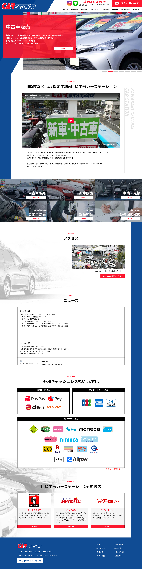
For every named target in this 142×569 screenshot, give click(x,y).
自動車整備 (105, 9)
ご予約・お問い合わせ (129, 3)
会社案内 (136, 9)
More (35, 197)
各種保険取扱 (125, 9)
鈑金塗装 (115, 9)
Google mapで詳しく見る (112, 276)
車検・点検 (94, 9)
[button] (104, 71)
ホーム (65, 9)
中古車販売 (74, 9)
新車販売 (84, 9)
